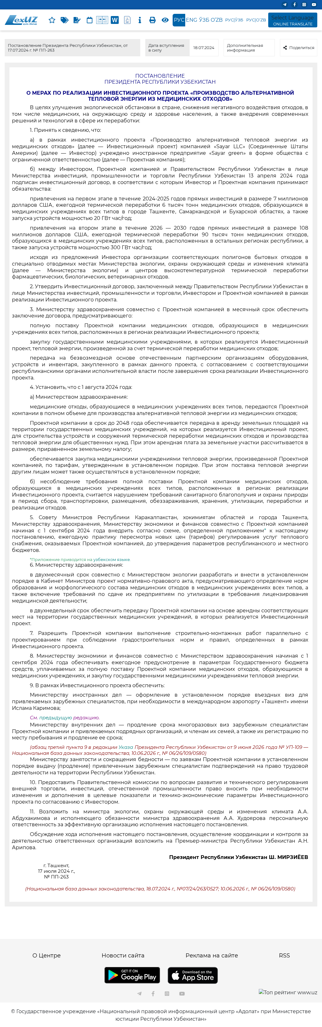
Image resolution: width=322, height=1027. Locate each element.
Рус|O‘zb (256, 19)
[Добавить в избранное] (52, 20)
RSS (284, 955)
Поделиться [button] (301, 47)
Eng (191, 20)
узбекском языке (111, 559)
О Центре (46, 955)
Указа (126, 747)
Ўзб (204, 20)
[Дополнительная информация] (140, 20)
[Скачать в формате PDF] (127, 20)
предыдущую (55, 718)
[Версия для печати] (152, 20)
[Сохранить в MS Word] (114, 20)
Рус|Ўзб (234, 19)
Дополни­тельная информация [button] (245, 47)
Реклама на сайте (212, 955)
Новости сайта (123, 955)
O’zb (217, 20)
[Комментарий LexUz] (77, 20)
